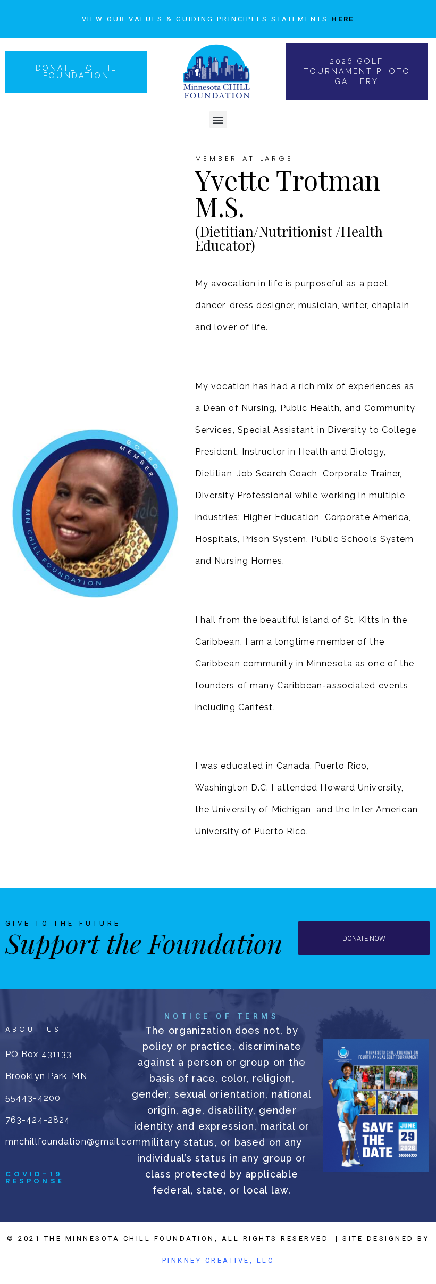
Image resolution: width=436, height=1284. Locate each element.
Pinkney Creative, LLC (218, 1260)
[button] (218, 119)
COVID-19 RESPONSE (34, 1177)
